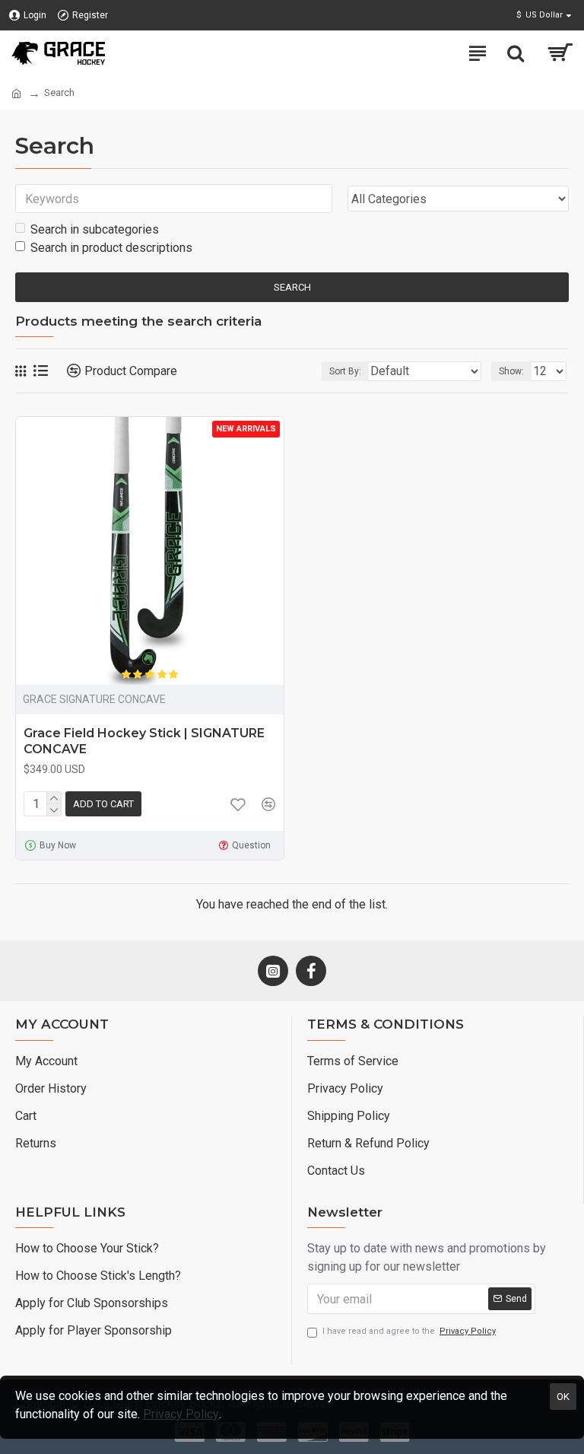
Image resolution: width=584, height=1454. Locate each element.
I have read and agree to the (409, 1331)
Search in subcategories (94, 229)
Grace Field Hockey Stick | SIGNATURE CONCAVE (144, 741)
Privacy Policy (181, 1414)
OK (563, 1396)
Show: (511, 371)
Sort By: (345, 371)
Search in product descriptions (111, 247)
